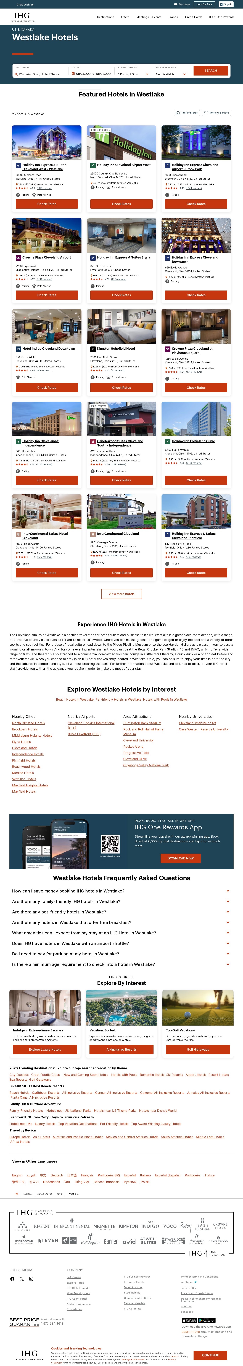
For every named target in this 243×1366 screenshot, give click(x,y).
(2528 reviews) (119, 555)
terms (174, 1356)
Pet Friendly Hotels (114, 1124)
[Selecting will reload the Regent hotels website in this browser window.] (42, 1225)
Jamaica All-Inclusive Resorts (208, 1093)
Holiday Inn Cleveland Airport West (124, 164)
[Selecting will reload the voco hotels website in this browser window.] (169, 1225)
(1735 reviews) (193, 557)
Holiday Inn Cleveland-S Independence (40, 443)
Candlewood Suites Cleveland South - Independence (120, 443)
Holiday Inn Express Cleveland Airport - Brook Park (195, 167)
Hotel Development (78, 1293)
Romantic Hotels (152, 1075)
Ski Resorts (174, 1075)
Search (211, 70)
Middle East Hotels (210, 1137)
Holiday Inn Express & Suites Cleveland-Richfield (194, 536)
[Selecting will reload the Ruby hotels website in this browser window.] (186, 1225)
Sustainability (132, 1292)
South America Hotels (177, 1137)
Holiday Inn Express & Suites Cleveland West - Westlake (44, 167)
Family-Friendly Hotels (26, 1110)
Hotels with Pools (124, 1075)
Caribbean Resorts (46, 1093)
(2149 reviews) (44, 279)
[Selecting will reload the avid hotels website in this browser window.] (129, 1240)
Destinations (105, 17)
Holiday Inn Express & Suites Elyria (123, 257)
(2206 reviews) (44, 464)
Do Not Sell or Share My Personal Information (201, 1300)
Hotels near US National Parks (68, 1110)
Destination (22, 67)
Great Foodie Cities (45, 1075)
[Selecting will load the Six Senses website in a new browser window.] (22, 1225)
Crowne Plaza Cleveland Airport (46, 257)
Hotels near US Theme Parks (115, 1110)
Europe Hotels (19, 1137)
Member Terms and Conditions (199, 1276)
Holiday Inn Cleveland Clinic (193, 441)
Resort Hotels (218, 1075)
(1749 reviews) (194, 371)
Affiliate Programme (79, 1304)
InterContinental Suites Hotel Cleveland (45, 536)
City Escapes (19, 1075)
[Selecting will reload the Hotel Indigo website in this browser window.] (150, 1225)
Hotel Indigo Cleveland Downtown (48, 348)
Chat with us (25, 4)
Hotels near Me (20, 1124)
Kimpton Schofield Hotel (116, 348)
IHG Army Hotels (134, 1282)
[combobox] (42, 74)
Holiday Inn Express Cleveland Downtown (195, 259)
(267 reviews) (119, 464)
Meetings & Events (148, 17)
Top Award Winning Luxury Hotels (156, 1124)
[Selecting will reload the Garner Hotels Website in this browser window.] (111, 1240)
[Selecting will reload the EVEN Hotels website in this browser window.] (48, 1240)
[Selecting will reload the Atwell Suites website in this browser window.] (149, 1240)
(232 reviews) (118, 279)
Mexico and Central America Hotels (132, 1137)
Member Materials (134, 1303)
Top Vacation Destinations (77, 1124)
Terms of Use (189, 1288)
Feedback (187, 1311)
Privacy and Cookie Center (197, 1293)
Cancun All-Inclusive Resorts (116, 1093)
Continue (210, 1355)
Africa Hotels (20, 1142)
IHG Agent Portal (77, 1298)
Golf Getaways (40, 1079)
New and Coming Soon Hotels (85, 1075)
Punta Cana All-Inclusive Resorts (35, 1097)
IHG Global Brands (78, 1288)
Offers (125, 17)
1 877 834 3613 (52, 1323)
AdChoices (187, 1282)
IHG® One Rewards (221, 17)
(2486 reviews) (194, 463)
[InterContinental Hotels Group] (22, 17)
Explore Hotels (75, 1282)
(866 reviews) (44, 370)
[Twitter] (21, 1278)
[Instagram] (31, 1278)
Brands (173, 17)
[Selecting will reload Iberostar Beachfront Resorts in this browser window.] (24, 1240)
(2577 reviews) (44, 557)
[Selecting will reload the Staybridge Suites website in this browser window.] (173, 1240)
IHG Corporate (132, 1308)
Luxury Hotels (45, 1124)
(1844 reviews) (194, 188)
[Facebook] (13, 1278)
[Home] (16, 1194)
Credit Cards (193, 17)
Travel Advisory (133, 1287)
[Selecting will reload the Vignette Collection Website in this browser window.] (104, 1225)
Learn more (191, 1331)
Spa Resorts (18, 1079)
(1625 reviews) (44, 188)
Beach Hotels (19, 1093)
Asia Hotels (41, 1137)
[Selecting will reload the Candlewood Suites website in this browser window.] (218, 1240)
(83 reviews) (117, 370)
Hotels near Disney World (158, 1110)
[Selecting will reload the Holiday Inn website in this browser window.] (90, 1240)
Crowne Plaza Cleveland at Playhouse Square (192, 350)
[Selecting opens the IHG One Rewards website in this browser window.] (207, 1253)
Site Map (186, 1306)
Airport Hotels (196, 1075)
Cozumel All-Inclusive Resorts (162, 1093)
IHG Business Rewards (137, 1276)
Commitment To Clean (137, 1298)
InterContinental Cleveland (118, 533)
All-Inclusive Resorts (77, 1093)
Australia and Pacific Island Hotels (78, 1137)
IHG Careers (74, 1277)
